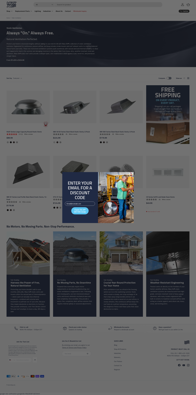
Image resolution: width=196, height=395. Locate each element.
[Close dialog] (131, 174)
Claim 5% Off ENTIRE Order (80, 210)
